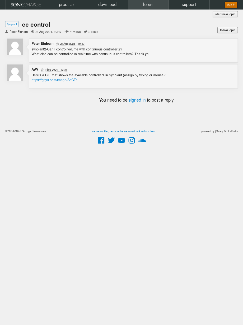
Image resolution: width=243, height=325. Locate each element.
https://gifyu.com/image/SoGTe (55, 79)
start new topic (225, 14)
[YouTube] (121, 144)
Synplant (12, 24)
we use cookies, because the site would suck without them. (124, 131)
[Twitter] (111, 144)
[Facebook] (101, 144)
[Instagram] (131, 144)
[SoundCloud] (142, 144)
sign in (231, 4)
